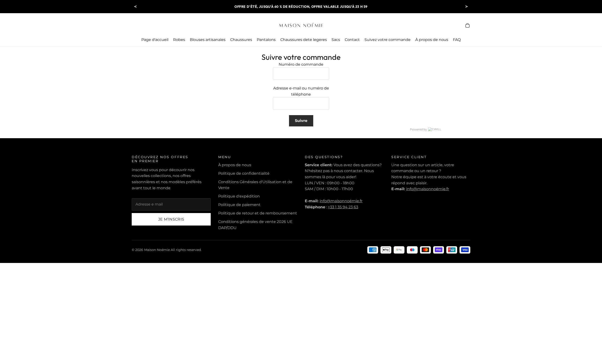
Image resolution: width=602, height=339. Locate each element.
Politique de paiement (239, 204)
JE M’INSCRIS (171, 219)
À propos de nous (234, 165)
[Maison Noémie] (301, 25)
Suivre (301, 120)
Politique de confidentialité (243, 173)
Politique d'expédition (239, 196)
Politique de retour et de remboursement (257, 213)
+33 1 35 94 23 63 (343, 207)
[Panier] (467, 25)
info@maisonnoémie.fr (341, 201)
